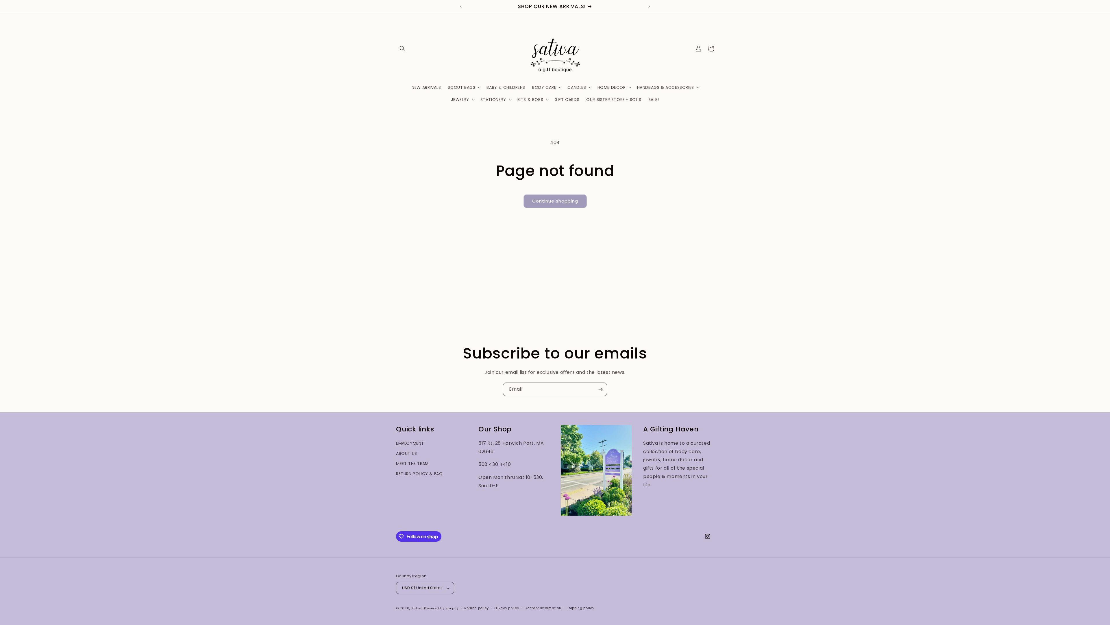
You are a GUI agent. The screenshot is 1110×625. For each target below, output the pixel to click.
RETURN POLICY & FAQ (419, 474)
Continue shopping (555, 201)
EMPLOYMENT (410, 443)
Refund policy (476, 608)
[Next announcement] (649, 6)
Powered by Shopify (441, 608)
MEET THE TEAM (412, 463)
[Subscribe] (600, 389)
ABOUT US (406, 453)
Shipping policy (580, 608)
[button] (402, 48)
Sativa (417, 608)
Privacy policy (506, 608)
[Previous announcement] (460, 6)
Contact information (542, 608)
